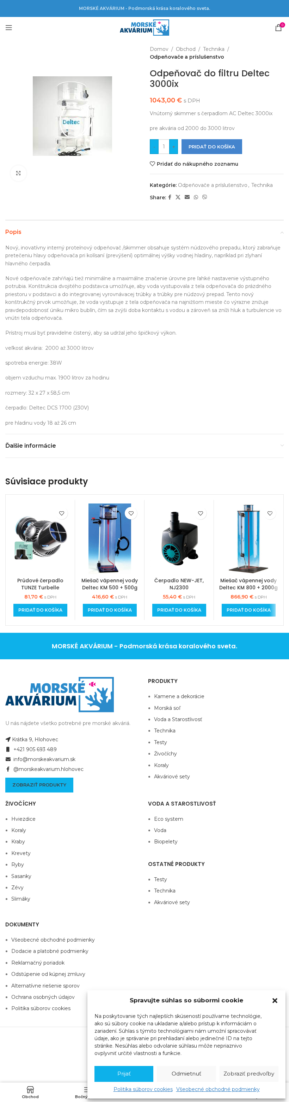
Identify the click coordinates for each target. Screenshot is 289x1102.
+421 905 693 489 (34, 749)
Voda (160, 830)
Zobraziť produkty (39, 785)
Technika (214, 49)
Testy (160, 742)
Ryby (17, 864)
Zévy (17, 887)
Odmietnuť (186, 1073)
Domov (159, 49)
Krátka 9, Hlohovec (35, 739)
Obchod (186, 49)
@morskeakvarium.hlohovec (48, 769)
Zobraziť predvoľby (248, 1073)
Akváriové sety (172, 776)
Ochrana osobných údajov (43, 997)
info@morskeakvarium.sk (43, 759)
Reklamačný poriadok (37, 963)
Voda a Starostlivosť (178, 719)
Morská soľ (167, 708)
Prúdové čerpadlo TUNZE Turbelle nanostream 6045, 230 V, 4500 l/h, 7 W (40, 591)
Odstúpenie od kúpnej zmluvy (48, 974)
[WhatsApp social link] (196, 197)
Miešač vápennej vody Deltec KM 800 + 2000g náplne (248, 587)
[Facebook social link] (169, 197)
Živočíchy (165, 753)
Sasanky (21, 876)
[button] (274, 1000)
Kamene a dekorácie (179, 696)
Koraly (161, 765)
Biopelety (166, 841)
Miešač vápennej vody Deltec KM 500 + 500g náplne (109, 587)
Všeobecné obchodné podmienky (218, 1089)
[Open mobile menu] (9, 27)
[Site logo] (144, 27)
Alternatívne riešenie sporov (45, 986)
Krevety (21, 853)
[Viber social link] (204, 197)
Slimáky (20, 899)
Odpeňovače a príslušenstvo (187, 57)
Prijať (124, 1073)
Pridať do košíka (212, 146)
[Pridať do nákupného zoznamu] (61, 513)
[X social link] (178, 197)
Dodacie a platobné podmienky (49, 951)
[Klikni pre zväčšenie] (18, 173)
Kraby (18, 841)
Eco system (168, 819)
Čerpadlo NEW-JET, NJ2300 (179, 584)
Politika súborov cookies (143, 1089)
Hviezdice (23, 819)
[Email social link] (187, 197)
